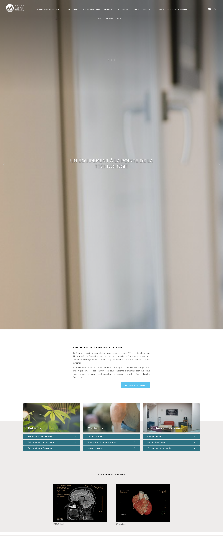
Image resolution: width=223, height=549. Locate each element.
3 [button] (114, 60)
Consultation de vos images (172, 9)
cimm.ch (15, 8)
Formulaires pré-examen (40, 448)
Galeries (109, 9)
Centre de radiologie (47, 9)
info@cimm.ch (154, 436)
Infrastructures (96, 436)
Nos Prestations (91, 9)
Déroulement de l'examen (41, 442)
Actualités (124, 9)
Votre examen (70, 9)
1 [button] (108, 60)
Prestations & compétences (102, 442)
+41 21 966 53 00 (156, 442)
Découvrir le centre (135, 385)
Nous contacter (96, 448)
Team (136, 9)
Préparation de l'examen (40, 436)
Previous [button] (6, 165)
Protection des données (111, 19)
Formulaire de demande (159, 448)
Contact (147, 9)
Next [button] (217, 164)
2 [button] (111, 60)
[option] (111, 164)
